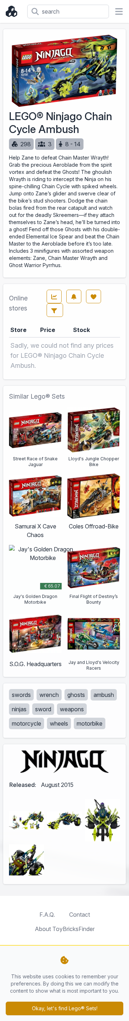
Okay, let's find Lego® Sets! (64, 1008)
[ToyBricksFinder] (14, 11)
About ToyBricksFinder (65, 928)
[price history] (54, 296)
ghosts (76, 694)
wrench (49, 694)
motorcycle (26, 723)
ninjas (19, 709)
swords (21, 694)
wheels (59, 723)
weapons (72, 709)
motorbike (89, 723)
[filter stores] (55, 310)
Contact (79, 914)
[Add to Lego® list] (93, 296)
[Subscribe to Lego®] (73, 296)
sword (43, 709)
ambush (104, 694)
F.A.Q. (47, 914)
